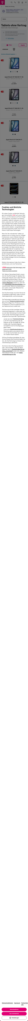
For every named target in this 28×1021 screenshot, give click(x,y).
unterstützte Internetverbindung (13, 284)
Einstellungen (15, 1018)
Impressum (17, 1003)
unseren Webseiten (7, 282)
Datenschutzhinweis (7, 1003)
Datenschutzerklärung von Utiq (12, 353)
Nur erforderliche (14, 1013)
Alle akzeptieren (14, 1009)
